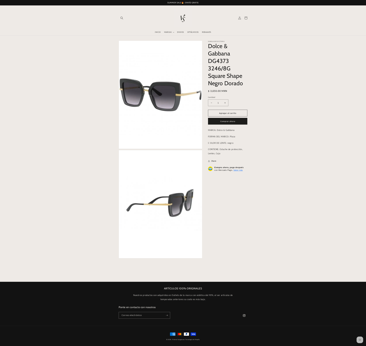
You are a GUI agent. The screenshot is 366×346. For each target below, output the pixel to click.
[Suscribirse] (167, 315)
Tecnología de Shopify (192, 339)
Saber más (238, 170)
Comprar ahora (227, 121)
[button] (122, 18)
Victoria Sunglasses (178, 339)
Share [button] (213, 161)
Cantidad (211, 97)
